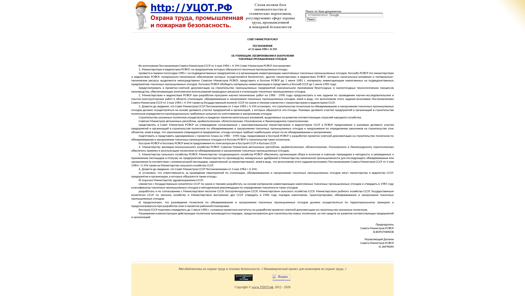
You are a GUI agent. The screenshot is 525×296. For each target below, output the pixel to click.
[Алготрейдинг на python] (244, 279)
